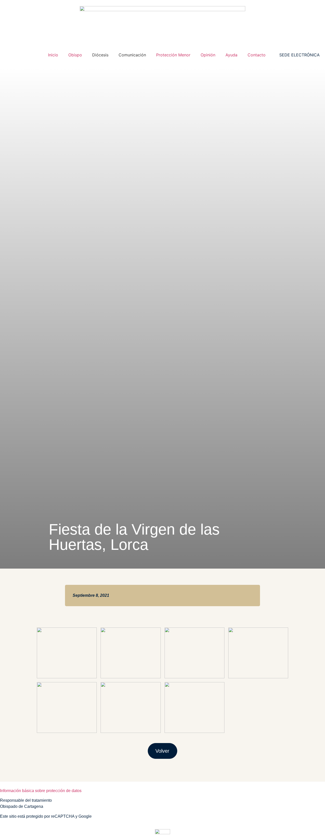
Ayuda (231, 54)
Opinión (208, 54)
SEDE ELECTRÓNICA (299, 54)
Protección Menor (173, 54)
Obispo (75, 54)
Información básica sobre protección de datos (41, 791)
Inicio (53, 54)
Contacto (257, 54)
